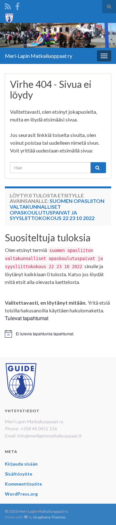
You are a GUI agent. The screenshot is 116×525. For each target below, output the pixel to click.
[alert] (58, 334)
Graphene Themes (49, 517)
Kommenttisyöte (23, 484)
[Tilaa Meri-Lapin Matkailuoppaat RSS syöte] (8, 5)
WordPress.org (21, 494)
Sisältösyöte (18, 474)
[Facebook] (17, 5)
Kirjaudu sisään (21, 464)
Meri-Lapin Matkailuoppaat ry (38, 56)
